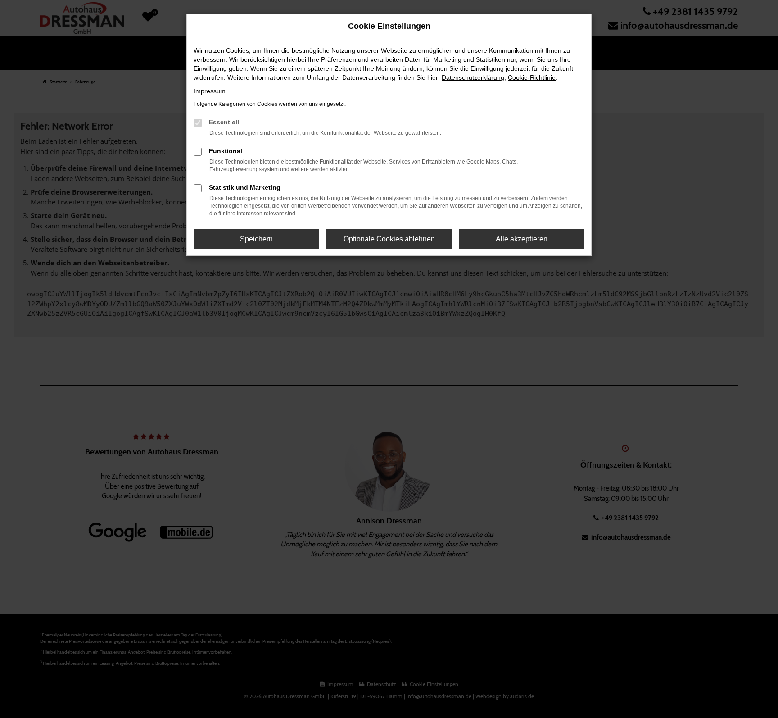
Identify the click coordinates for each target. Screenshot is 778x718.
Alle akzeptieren (521, 239)
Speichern (256, 239)
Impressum (210, 91)
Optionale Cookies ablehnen (389, 239)
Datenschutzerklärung (473, 77)
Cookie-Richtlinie (532, 77)
